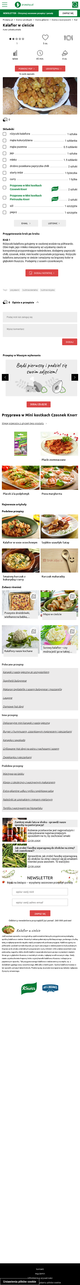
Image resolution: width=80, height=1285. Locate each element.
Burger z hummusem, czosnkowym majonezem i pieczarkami (37, 731)
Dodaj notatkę (43, 272)
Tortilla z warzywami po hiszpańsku (22, 808)
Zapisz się (40, 913)
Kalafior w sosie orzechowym (20, 542)
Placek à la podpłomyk (16, 493)
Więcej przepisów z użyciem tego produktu (23, 423)
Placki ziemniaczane (54, 459)
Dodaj (69, 341)
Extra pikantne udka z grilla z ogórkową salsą (28, 790)
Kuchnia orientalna (30, 290)
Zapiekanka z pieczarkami (17, 757)
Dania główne (42, 19)
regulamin (40, 1273)
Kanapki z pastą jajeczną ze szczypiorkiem (26, 672)
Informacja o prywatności (40, 1277)
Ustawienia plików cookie (19, 1281)
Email (24, 223)
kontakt (40, 1268)
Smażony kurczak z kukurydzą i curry (14, 578)
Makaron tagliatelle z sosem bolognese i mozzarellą (32, 689)
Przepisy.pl (8, 19)
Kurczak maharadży (53, 576)
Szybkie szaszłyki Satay (55, 542)
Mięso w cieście (52, 614)
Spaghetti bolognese (15, 680)
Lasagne (7, 697)
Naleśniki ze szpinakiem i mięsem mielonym (27, 799)
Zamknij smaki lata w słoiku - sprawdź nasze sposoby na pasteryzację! (40, 823)
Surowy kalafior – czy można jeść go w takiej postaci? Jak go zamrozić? (58, 649)
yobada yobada (14, 30)
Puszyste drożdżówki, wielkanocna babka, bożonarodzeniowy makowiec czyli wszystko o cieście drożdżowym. (20, 615)
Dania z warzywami (61, 19)
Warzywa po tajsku (13, 773)
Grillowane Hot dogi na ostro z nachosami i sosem (31, 748)
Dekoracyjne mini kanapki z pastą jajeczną (26, 722)
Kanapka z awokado (14, 740)
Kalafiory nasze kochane (18, 650)
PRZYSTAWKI (14, 290)
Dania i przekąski (24, 19)
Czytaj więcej (34, 840)
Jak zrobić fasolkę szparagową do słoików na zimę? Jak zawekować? (45, 849)
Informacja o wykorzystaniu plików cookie (40, 1282)
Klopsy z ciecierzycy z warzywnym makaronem (29, 782)
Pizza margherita (52, 493)
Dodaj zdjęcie (38, 404)
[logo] (24, 5)
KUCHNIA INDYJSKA (47, 290)
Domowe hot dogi (13, 706)
